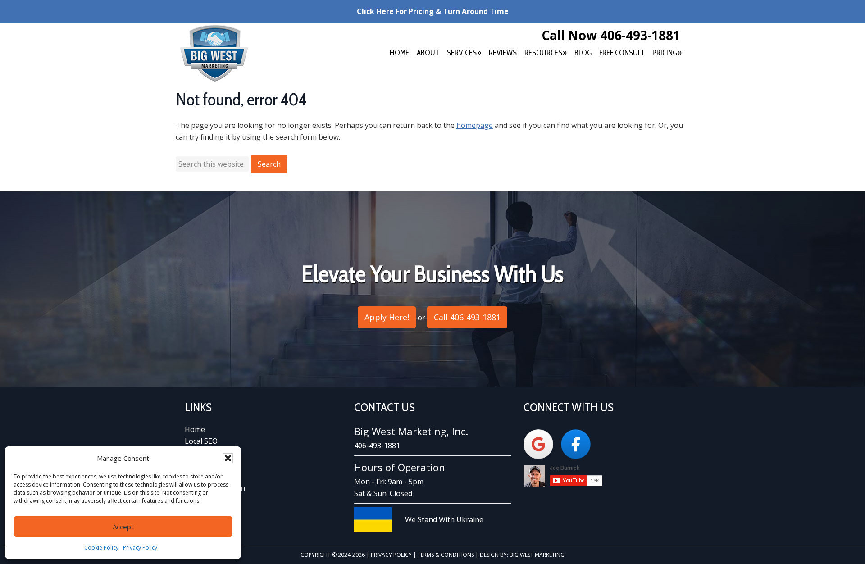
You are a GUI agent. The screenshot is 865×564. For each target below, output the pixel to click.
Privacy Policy (140, 547)
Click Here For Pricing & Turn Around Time (433, 11)
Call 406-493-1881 (467, 317)
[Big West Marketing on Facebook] (576, 444)
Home (195, 429)
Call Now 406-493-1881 (611, 35)
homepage (474, 125)
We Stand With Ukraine (444, 519)
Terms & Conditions (446, 555)
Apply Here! (386, 317)
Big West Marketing (214, 53)
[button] (227, 458)
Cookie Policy (101, 547)
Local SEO (201, 441)
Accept (123, 526)
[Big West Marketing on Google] (538, 444)
